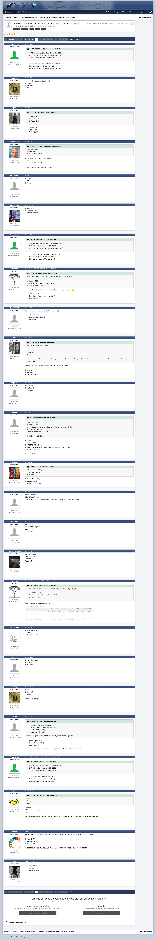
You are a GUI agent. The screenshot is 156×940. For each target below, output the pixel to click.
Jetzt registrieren (141, 12)
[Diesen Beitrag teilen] (133, 44)
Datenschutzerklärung (18, 937)
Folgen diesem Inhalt (122, 24)
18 (40, 39)
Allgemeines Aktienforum (47, 26)
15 (29, 39)
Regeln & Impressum (26, 12)
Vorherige (12, 39)
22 (55, 39)
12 (18, 39)
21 (51, 39)
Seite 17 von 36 (74, 39)
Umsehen (10, 12)
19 (44, 39)
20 (48, 39)
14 (25, 39)
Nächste (61, 39)
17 (36, 39)
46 (131, 23)
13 (21, 39)
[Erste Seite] (5, 39)
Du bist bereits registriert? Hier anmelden (119, 12)
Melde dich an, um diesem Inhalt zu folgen (101, 23)
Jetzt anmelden (101, 913)
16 (32, 39)
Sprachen (6, 937)
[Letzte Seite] (66, 39)
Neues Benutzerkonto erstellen (38, 913)
